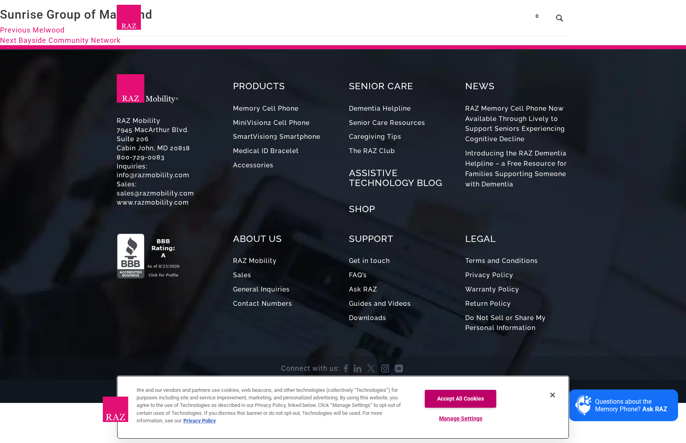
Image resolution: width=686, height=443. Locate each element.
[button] (115, 409)
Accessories (253, 165)
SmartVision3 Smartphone (276, 136)
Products (266, 19)
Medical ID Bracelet (266, 151)
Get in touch (369, 261)
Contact (473, 19)
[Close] (552, 395)
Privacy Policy (489, 275)
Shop (505, 19)
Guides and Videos (380, 303)
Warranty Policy (492, 289)
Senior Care (316, 19)
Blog (358, 19)
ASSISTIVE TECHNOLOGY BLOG (395, 177)
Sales (242, 275)
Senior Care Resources (387, 123)
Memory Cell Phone (266, 108)
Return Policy (488, 303)
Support (389, 19)
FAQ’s (358, 275)
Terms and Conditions (501, 261)
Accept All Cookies (460, 398)
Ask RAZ (363, 289)
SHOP (362, 208)
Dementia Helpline (380, 108)
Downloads (367, 318)
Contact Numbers (262, 303)
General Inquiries (261, 289)
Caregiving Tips (375, 136)
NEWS (480, 86)
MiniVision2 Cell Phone (271, 123)
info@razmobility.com (153, 175)
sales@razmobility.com (155, 193)
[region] (343, 407)
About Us (429, 19)
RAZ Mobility (255, 261)
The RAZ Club (372, 151)
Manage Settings (460, 418)
